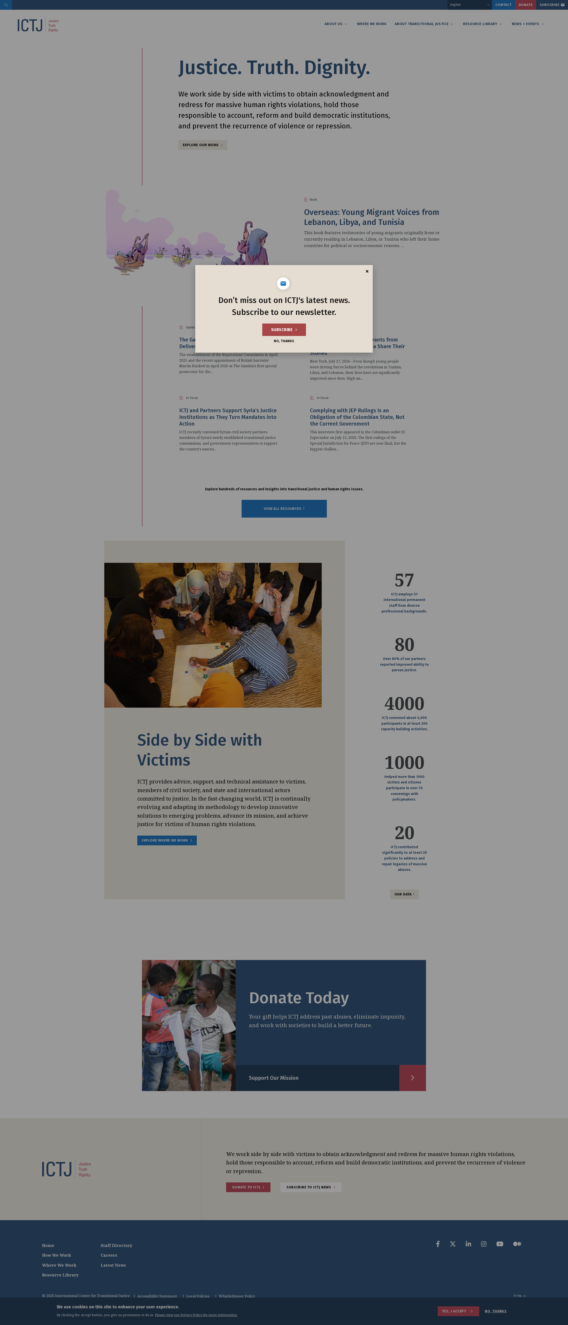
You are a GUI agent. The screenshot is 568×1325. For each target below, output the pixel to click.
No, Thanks (284, 341)
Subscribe (282, 329)
